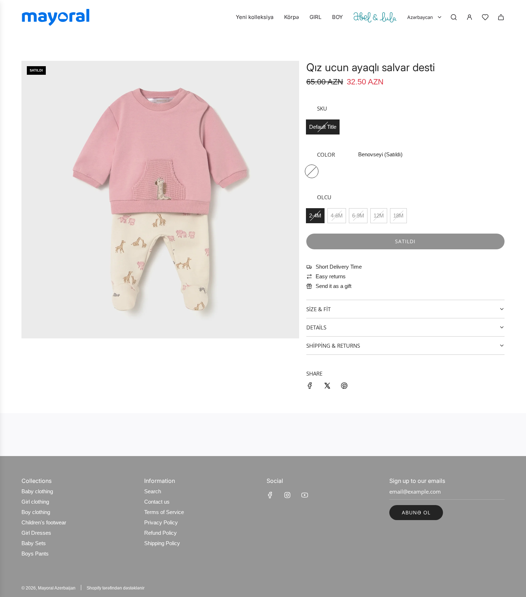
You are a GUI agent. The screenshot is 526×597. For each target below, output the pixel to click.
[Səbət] (501, 17)
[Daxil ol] (469, 17)
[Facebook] (270, 495)
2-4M (315, 215)
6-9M (358, 215)
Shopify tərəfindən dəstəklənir (116, 588)
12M (379, 215)
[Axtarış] (454, 17)
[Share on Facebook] (310, 387)
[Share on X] (327, 387)
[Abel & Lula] (375, 17)
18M (398, 215)
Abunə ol (416, 512)
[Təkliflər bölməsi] (485, 17)
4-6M (337, 215)
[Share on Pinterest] (344, 387)
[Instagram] (287, 495)
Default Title (322, 127)
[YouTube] (304, 495)
